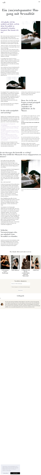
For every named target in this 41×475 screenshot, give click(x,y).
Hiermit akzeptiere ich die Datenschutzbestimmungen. (21, 286)
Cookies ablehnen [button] (5, 473)
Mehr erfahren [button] (8, 470)
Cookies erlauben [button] (15, 473)
